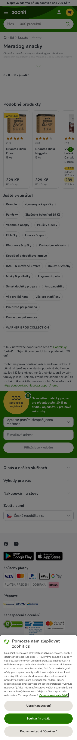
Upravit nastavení (38, 706)
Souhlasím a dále (38, 718)
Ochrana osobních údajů (53, 695)
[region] (38, 687)
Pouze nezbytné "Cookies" (38, 731)
